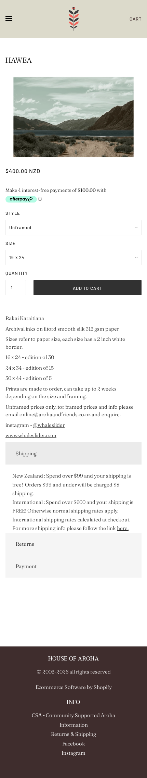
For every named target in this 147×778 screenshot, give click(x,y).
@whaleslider (49, 425)
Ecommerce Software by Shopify (74, 687)
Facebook (73, 743)
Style (12, 213)
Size (10, 243)
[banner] (74, 19)
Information (73, 724)
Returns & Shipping (73, 734)
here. (123, 528)
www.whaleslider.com (30, 435)
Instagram (73, 753)
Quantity (15, 273)
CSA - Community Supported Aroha (73, 715)
